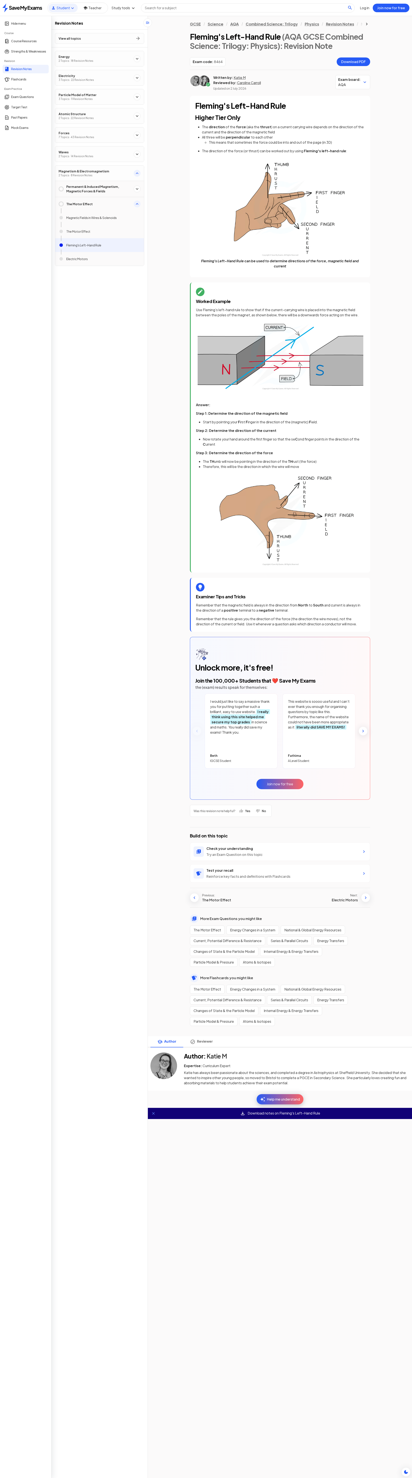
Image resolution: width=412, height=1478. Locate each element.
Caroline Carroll (249, 82)
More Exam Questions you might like (231, 918)
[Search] (350, 7)
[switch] (406, 1472)
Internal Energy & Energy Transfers (291, 951)
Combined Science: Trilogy (272, 23)
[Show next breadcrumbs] (366, 24)
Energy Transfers (330, 940)
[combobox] (248, 7)
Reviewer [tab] (205, 1041)
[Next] (363, 731)
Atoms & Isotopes (257, 962)
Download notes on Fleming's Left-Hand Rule (283, 1113)
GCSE (195, 23)
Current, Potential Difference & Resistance (228, 940)
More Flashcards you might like (226, 978)
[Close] (153, 1113)
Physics (312, 23)
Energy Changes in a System (252, 930)
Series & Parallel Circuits (289, 940)
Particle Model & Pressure (214, 962)
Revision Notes (340, 23)
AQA (234, 23)
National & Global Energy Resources (312, 930)
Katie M (240, 77)
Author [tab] (170, 1041)
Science (215, 23)
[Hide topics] (147, 22)
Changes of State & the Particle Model (224, 951)
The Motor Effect (207, 930)
